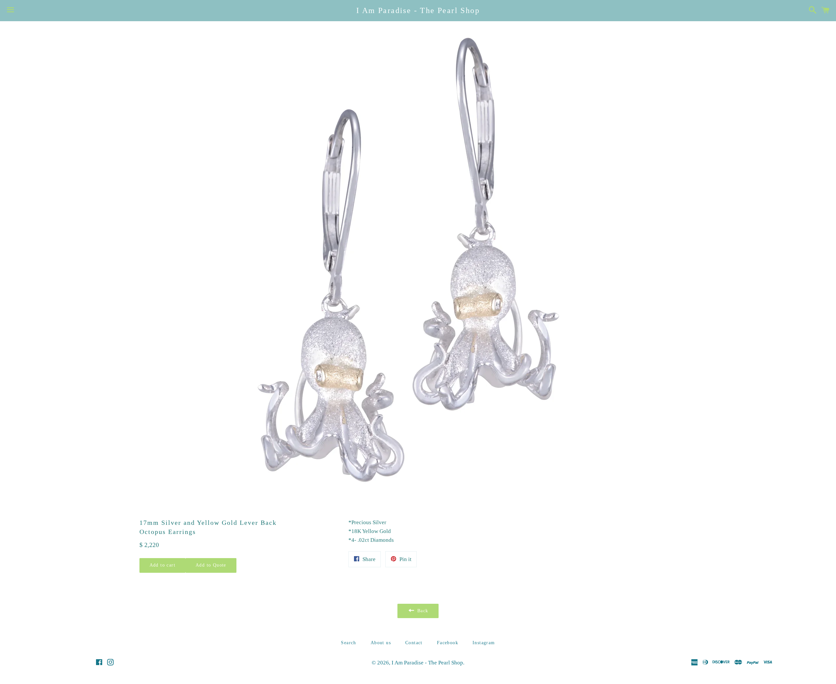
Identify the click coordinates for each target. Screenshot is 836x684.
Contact (414, 642)
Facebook (447, 642)
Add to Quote (211, 565)
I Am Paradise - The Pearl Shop (418, 10)
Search (348, 642)
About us (381, 642)
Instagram (484, 642)
